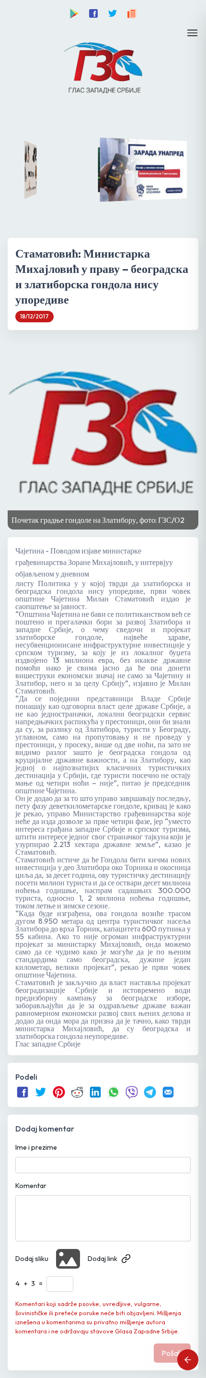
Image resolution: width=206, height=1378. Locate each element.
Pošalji (172, 1353)
